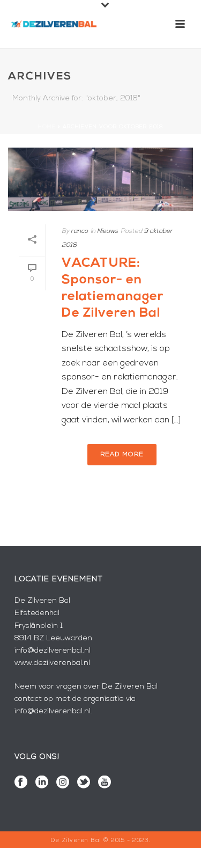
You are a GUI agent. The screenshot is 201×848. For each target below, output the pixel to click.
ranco (79, 231)
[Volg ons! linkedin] (41, 783)
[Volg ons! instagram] (62, 783)
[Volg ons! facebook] (20, 783)
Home (47, 127)
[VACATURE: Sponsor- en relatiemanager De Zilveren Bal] (100, 179)
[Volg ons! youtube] (104, 783)
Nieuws (107, 231)
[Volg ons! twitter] (83, 783)
